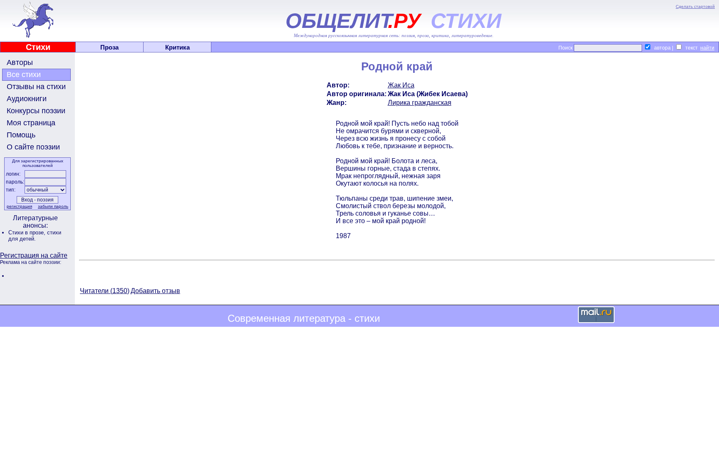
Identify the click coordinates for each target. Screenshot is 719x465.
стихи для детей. (34, 235)
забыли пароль (53, 206)
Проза (109, 47)
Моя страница (31, 123)
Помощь (21, 135)
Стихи (38, 47)
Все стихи (24, 74)
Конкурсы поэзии (36, 111)
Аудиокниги (27, 98)
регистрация (19, 206)
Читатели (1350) (104, 290)
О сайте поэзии (33, 147)
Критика (177, 47)
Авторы (20, 62)
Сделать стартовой (695, 6)
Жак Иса (401, 85)
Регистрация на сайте (33, 255)
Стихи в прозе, (27, 232)
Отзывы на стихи (36, 86)
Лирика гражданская (419, 102)
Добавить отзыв (155, 290)
